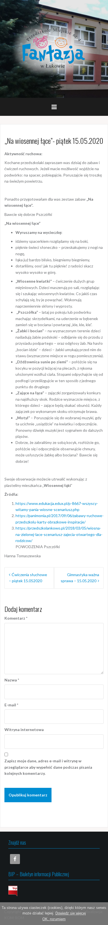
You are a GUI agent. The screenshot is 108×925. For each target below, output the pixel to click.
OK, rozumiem (54, 919)
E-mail (11, 704)
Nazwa (11, 680)
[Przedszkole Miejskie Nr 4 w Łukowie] (54, 48)
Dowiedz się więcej (70, 913)
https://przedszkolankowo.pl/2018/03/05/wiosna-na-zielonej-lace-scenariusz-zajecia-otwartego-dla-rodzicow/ (59, 534)
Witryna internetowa (24, 729)
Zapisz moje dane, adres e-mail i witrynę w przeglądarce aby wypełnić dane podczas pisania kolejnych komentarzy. (48, 767)
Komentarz (15, 618)
